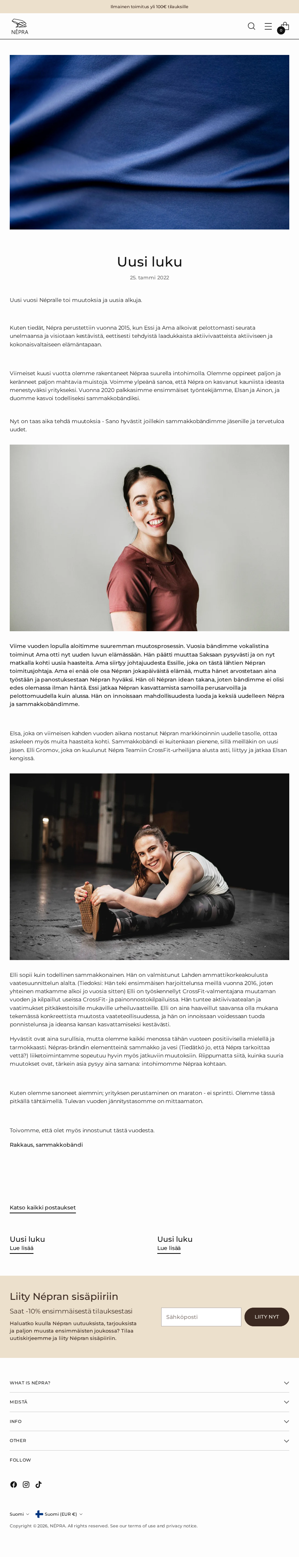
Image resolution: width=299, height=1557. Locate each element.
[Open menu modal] (268, 26)
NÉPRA (57, 1526)
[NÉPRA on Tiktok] (39, 1486)
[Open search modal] (252, 26)
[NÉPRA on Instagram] (27, 1486)
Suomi (17, 1514)
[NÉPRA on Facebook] (14, 1486)
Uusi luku (27, 1239)
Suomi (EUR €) (61, 1514)
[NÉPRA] (19, 26)
